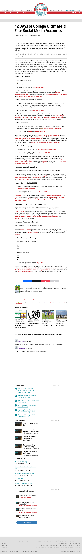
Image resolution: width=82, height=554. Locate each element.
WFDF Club (24, 470)
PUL (68, 543)
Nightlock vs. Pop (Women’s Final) (29, 446)
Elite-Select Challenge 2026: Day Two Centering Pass (27, 396)
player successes (32, 160)
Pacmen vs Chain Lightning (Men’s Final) (31, 431)
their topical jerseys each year (49, 135)
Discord (55, 10)
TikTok (62, 547)
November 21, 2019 (38, 110)
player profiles (36, 178)
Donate (36, 540)
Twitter (53, 547)
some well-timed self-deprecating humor (36, 199)
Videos (68, 13)
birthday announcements (50, 217)
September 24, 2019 (41, 192)
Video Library (77, 540)
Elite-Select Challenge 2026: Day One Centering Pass (27, 415)
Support (70, 545)
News (49, 13)
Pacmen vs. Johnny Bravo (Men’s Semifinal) (29, 438)
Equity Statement (47, 540)
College (18, 13)
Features (15, 541)
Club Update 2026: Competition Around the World (27, 406)
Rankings (55, 13)
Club (11, 13)
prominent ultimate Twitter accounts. (29, 96)
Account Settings (63, 545)
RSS (79, 547)
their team (52, 197)
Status (72, 540)
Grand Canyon (19, 211)
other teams (63, 94)
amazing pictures (44, 176)
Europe (31, 13)
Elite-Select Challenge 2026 (23, 462)
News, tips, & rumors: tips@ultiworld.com (9, 10)
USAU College (22, 299)
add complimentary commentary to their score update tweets (41, 138)
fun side (17, 234)
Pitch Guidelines (66, 540)
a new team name (23, 179)
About (51, 10)
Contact (26, 540)
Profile (57, 541)
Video (74, 541)
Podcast (49, 541)
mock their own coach (25, 271)
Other (45, 541)
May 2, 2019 (40, 263)
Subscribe (78, 545)
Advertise (21, 540)
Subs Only (75, 13)
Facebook (43, 547)
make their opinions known (42, 270)
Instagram (49, 547)
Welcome (43, 545)
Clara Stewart (42, 299)
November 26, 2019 (41, 132)
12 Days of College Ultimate (32, 299)
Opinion (34, 38)
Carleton (21, 153)
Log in (79, 10)
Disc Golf (60, 10)
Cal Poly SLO (19, 195)
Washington (63, 302)
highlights (18, 218)
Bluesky (57, 547)
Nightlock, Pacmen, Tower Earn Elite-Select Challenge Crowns (27, 411)
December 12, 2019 (38, 87)
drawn (29, 229)
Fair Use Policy (55, 540)
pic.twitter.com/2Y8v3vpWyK (26, 188)
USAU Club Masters (25, 485)
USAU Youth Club (25, 475)
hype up (44, 162)
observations (35, 117)
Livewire (78, 541)
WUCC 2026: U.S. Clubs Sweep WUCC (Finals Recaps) (28, 401)
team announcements (22, 178)
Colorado (36, 302)
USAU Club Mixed (34, 426)
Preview (53, 541)
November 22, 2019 (44, 153)
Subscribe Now (27, 522)
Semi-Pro (4, 13)
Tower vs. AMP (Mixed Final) (30, 424)
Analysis (19, 541)
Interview (29, 541)
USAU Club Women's (34, 448)
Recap (66, 541)
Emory (30, 132)
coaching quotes (25, 217)
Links (34, 541)
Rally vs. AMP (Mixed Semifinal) (30, 452)
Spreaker (72, 547)
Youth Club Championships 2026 (24, 473)
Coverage (24, 541)
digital (22, 229)
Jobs (61, 540)
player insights (36, 217)
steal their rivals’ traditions (23, 270)
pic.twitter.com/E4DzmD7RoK (47, 149)
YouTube (38, 547)
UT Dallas (56, 302)
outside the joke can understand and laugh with (46, 142)
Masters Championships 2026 (23, 484)
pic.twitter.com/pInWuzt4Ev (52, 128)
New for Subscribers (50, 545)
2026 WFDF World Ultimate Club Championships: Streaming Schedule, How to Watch (27, 390)
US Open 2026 (19, 479)
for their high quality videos (53, 195)
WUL (71, 543)
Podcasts (62, 13)
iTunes (76, 547)
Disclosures (31, 540)
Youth (24, 13)
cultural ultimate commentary (53, 117)
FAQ (74, 545)
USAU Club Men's (34, 433)
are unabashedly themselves (28, 268)
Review (70, 541)
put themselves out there (54, 268)
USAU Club (24, 463)
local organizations (52, 94)
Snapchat (67, 547)
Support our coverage (71, 10)
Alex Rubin (27, 38)
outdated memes (46, 160)
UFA (66, 543)
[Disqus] (41, 359)
